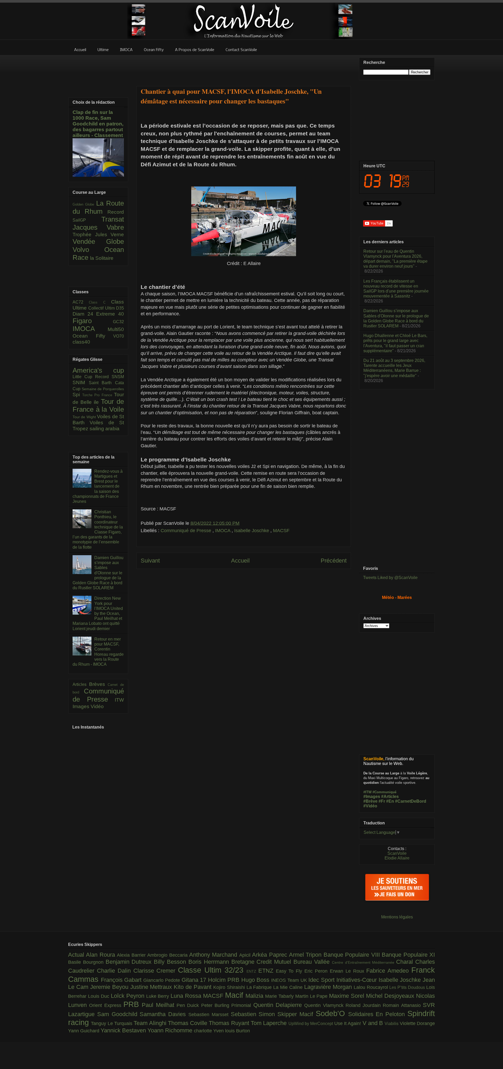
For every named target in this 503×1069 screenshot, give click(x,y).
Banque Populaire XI (408, 954)
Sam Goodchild (118, 1014)
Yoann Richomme (170, 1030)
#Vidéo (370, 806)
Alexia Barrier (132, 955)
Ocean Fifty (93, 336)
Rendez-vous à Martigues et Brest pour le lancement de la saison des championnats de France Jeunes (98, 486)
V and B (374, 1023)
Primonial (242, 1005)
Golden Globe (84, 204)
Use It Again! (348, 1023)
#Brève (370, 801)
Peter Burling (216, 1005)
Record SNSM (109, 376)
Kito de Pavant (193, 987)
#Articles (390, 796)
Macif (235, 995)
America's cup (98, 370)
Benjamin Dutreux (130, 961)
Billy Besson (171, 961)
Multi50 (116, 329)
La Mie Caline (288, 987)
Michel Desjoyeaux (391, 996)
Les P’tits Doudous (407, 987)
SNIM (81, 382)
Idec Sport (322, 980)
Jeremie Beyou (110, 987)
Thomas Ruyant (230, 1023)
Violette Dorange (417, 1023)
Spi (77, 394)
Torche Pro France (98, 395)
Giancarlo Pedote (162, 980)
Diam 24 (84, 314)
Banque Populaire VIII (353, 954)
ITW (119, 700)
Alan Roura (101, 954)
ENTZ (252, 971)
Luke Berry (158, 996)
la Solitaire (101, 258)
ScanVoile (397, 853)
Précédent (334, 560)
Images (82, 706)
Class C (100, 302)
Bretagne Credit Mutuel (262, 961)
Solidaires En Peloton (377, 1014)
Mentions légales (397, 917)
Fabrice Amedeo (388, 970)
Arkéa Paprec (270, 954)
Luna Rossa (187, 996)
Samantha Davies (164, 1014)
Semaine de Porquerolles (103, 389)
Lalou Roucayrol (372, 987)
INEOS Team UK (289, 980)
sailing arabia (104, 428)
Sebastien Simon (254, 1014)
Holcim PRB (224, 980)
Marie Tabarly (280, 996)
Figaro (93, 320)
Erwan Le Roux (348, 971)
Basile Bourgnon (87, 962)
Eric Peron (317, 971)
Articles (81, 684)
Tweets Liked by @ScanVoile (390, 577)
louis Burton (237, 1030)
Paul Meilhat (159, 1005)
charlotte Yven (209, 1030)
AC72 (81, 302)
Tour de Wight (85, 417)
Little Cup (84, 376)
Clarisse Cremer (155, 970)
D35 (120, 308)
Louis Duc (99, 996)
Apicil (245, 955)
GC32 (118, 321)
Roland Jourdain (364, 1005)
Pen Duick (189, 1005)
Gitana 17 (195, 980)
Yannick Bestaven (124, 1030)
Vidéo (97, 706)
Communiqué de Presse (186, 530)
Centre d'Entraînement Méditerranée (364, 962)
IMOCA (223, 530)
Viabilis (392, 1023)
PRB (132, 1004)
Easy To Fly (290, 971)
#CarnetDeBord (410, 801)
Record (115, 212)
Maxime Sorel (347, 996)
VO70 (118, 336)
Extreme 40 (110, 314)
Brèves (98, 684)
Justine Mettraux (152, 987)
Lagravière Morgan (329, 987)
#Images (371, 796)
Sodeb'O (332, 1013)
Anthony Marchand (214, 954)
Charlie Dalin (115, 970)
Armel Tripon (306, 954)
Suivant (150, 560)
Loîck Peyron (128, 996)
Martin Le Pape (312, 996)
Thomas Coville (188, 1023)
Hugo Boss (256, 980)
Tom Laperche (269, 1023)
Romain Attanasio (403, 1005)
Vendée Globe (98, 241)
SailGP (87, 220)
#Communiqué (384, 792)
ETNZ (267, 970)
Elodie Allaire (397, 858)
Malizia (255, 996)
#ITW (367, 792)
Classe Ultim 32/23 (212, 970)
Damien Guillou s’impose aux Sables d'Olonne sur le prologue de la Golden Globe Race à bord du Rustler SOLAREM (98, 572)
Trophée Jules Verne (98, 234)
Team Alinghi (151, 1023)
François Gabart (122, 980)
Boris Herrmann (209, 961)
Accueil (240, 560)
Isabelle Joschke (252, 530)
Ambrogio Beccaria (168, 955)
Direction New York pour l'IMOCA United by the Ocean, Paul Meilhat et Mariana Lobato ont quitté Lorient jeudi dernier (98, 613)
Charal (405, 961)
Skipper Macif (296, 1014)
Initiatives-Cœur (357, 980)
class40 (81, 342)
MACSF (281, 530)
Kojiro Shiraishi (230, 987)
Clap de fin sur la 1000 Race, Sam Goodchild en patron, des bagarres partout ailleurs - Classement (98, 123)
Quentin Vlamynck (325, 1005)
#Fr (382, 801)
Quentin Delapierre (278, 1005)
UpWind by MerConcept (311, 1023)
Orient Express (106, 1005)
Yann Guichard (84, 1030)
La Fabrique (260, 987)
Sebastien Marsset (209, 1014)
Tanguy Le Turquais (112, 1023)
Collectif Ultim (102, 308)
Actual (77, 954)
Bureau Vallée (312, 961)
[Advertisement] (243, 67)
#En (390, 801)
